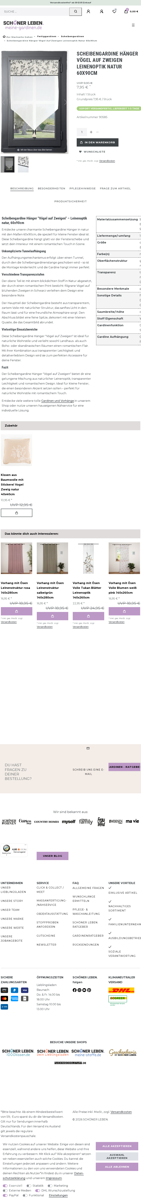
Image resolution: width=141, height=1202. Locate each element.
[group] (16, 450)
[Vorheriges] (3, 102)
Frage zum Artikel (115, 188)
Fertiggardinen (46, 36)
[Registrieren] (102, 12)
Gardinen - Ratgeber (124, 767)
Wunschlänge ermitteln (84, 898)
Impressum (54, 1178)
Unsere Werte (12, 927)
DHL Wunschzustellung (58, 1190)
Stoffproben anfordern (48, 924)
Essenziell (15, 1185)
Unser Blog (52, 855)
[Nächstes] (65, 102)
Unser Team (10, 909)
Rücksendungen (86, 944)
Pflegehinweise (82, 188)
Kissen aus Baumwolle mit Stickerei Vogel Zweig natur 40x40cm (12, 484)
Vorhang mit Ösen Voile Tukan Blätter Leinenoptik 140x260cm (87, 590)
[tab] (22, 188)
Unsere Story (12, 900)
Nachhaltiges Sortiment (120, 908)
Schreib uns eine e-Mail (88, 772)
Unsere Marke (12, 918)
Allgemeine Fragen (88, 888)
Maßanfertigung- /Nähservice (52, 902)
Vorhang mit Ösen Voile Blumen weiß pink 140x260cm (123, 587)
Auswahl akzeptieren (117, 1156)
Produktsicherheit (70, 201)
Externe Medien (20, 1190)
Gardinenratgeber (88, 935)
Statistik (38, 1185)
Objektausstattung (52, 913)
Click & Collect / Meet (50, 890)
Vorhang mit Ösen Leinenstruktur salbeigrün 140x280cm (50, 590)
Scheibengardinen (72, 36)
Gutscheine (46, 935)
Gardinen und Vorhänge (57, 400)
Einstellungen (58, 1195)
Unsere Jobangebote (12, 938)
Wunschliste (94, 151)
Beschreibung (22, 188)
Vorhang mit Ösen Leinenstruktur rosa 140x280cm (15, 587)
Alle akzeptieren (117, 1146)
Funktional (36, 1195)
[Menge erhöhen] (91, 132)
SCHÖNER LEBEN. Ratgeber (85, 924)
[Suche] (75, 12)
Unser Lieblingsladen (13, 890)
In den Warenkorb (100, 142)
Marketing (61, 1185)
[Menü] (25, 846)
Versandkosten (107, 160)
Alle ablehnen (117, 1166)
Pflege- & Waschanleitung (86, 911)
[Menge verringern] (97, 132)
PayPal (14, 1195)
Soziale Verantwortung (122, 953)
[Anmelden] (89, 12)
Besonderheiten (51, 188)
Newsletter (46, 944)
